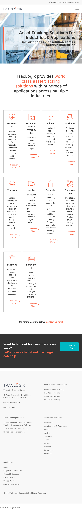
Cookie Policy (8, 481)
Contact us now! (54, 322)
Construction (49, 450)
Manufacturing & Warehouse (55, 426)
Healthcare (48, 423)
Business (47, 447)
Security (47, 443)
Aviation (47, 429)
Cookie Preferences (11, 484)
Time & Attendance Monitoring (15, 428)
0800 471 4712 (56, 2)
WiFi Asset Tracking (52, 400)
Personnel (48, 453)
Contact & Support (11, 474)
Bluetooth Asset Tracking (54, 389)
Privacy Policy (9, 477)
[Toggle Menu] (77, 9)
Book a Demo (72, 346)
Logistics (47, 440)
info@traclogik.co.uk (72, 2)
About (5, 467)
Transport (48, 436)
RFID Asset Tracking (52, 396)
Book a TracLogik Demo (10, 508)
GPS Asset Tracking (52, 393)
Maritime (47, 433)
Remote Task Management (14, 432)
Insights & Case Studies (12, 470)
